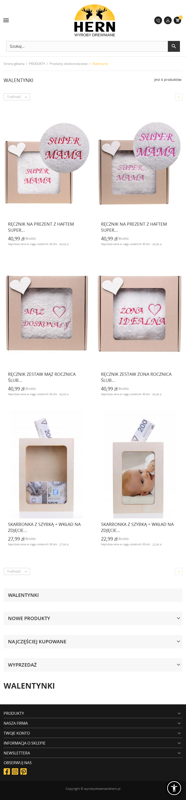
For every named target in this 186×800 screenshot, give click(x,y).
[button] (174, 788)
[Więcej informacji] (86, 246)
